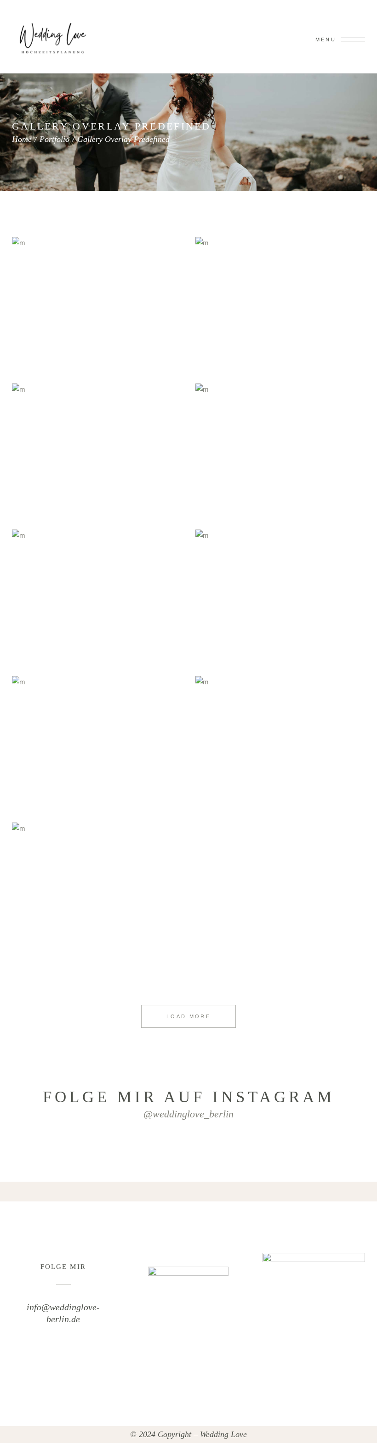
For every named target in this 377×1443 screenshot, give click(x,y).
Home (22, 139)
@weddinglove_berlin (188, 1114)
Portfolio (54, 139)
